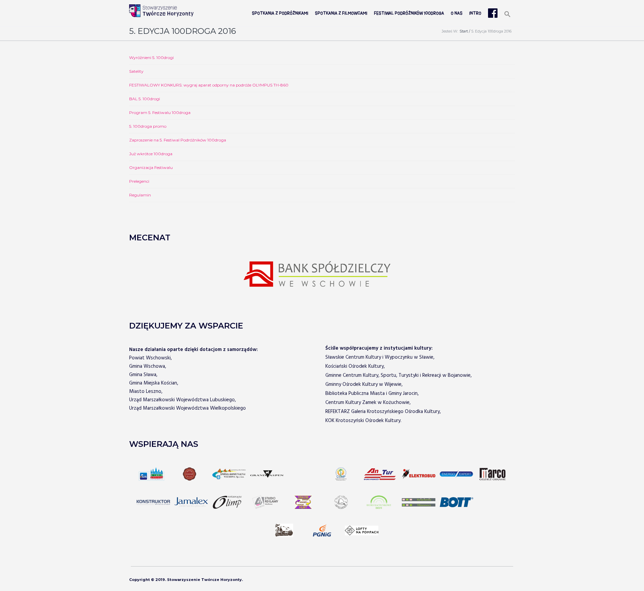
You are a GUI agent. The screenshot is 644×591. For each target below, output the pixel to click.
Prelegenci (139, 181)
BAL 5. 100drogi (144, 98)
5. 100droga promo (147, 126)
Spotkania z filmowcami (341, 13)
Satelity (136, 71)
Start (464, 31)
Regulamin (140, 194)
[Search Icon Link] (507, 14)
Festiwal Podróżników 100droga (409, 13)
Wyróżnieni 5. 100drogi (151, 57)
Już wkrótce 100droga (150, 153)
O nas (457, 13)
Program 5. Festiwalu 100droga (160, 112)
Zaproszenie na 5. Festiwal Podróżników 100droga (177, 139)
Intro (475, 13)
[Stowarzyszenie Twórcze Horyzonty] (161, 10)
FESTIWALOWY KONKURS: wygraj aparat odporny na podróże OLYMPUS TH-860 (208, 84)
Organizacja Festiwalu (151, 167)
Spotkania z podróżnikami (280, 13)
